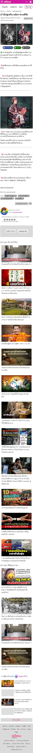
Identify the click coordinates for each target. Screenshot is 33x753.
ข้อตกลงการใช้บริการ (9, 740)
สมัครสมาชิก (23, 231)
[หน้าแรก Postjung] (7, 1)
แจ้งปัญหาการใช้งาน (21, 746)
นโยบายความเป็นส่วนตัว (23, 740)
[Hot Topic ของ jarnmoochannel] (4, 214)
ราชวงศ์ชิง (19, 198)
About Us (27, 743)
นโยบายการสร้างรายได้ (18, 743)
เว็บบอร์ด (5, 7)
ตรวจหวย (11, 726)
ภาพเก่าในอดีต (23, 196)
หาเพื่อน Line (5, 729)
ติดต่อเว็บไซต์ (10, 746)
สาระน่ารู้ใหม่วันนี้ (6, 198)
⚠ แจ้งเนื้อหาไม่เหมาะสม (21, 203)
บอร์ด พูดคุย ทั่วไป (16, 11)
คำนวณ (23, 729)
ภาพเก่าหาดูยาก (10, 196)
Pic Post (13, 729)
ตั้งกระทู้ (28, 7)
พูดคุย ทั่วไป (22, 676)
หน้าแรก (2, 11)
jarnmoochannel (10, 20)
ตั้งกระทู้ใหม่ (16, 720)
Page (16, 732)
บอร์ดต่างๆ (13, 7)
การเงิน (29, 729)
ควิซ (18, 729)
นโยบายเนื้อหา (6, 743)
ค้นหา (21, 7)
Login (10, 231)
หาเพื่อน (24, 726)
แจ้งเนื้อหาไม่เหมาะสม (16, 749)
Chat (29, 726)
